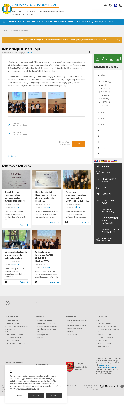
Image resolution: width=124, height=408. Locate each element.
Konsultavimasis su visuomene (108, 329)
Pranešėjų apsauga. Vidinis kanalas (111, 231)
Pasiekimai (106, 194)
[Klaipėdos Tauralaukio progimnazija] (7, 8)
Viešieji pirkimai (72, 334)
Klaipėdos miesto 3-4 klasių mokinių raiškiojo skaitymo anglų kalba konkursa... (45, 196)
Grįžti (13, 156)
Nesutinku (36, 395)
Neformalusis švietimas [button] (56, 22)
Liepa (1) (104, 85)
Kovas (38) (105, 99)
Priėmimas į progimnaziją (108, 210)
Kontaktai (31, 14)
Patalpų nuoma (42, 335)
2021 (103, 136)
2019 (103, 142)
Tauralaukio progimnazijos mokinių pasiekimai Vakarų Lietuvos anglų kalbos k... (77, 196)
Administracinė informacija (52, 11)
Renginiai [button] (86, 22)
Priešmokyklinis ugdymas (46, 323)
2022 (103, 130)
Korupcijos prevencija (105, 337)
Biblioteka (106, 188)
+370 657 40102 (103, 365)
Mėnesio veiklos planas (109, 180)
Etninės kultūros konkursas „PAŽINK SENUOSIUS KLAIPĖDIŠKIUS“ (44, 256)
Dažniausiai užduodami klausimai (109, 332)
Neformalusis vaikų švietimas (47, 326)
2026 (103, 75)
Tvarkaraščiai (15, 303)
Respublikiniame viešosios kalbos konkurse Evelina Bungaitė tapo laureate (15, 196)
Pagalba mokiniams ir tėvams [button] (30, 22)
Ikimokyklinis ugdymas (45, 320)
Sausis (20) (105, 105)
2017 (103, 154)
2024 (103, 118)
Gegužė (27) (105, 92)
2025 (103, 112)
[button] (105, 5)
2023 (103, 124)
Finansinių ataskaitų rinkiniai (77, 326)
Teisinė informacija (104, 343)
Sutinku (54, 395)
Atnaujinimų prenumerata (108, 239)
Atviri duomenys (103, 346)
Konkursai (24, 30)
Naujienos (14, 30)
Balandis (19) (106, 95)
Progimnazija (18, 14)
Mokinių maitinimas (44, 332)
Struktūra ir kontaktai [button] (105, 22)
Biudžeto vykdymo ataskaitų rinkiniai (77, 322)
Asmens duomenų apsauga (107, 326)
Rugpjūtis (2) (106, 82)
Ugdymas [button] (12, 22)
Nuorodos (101, 320)
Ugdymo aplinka (13, 323)
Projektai (106, 173)
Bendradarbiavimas (14, 340)
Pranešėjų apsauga (104, 335)
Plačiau (22, 225)
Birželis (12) (105, 88)
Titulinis (5, 30)
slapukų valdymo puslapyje (28, 389)
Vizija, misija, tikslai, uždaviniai (17, 326)
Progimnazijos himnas (15, 335)
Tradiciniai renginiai (14, 337)
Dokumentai (107, 166)
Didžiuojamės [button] (74, 22)
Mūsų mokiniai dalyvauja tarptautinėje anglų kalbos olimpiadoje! (16, 255)
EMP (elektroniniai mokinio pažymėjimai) (110, 220)
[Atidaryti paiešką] (119, 11)
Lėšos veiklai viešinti (74, 329)
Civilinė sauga (102, 340)
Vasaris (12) (105, 102)
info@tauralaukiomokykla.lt (109, 367)
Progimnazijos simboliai (15, 332)
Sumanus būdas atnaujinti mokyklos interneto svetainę (89, 387)
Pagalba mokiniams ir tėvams (47, 329)
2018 (103, 148)
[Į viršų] (122, 386)
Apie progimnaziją (13, 320)
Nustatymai (18, 395)
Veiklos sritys (18, 11)
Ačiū (79, 144)
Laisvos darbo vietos (108, 201)
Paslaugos (32, 11)
